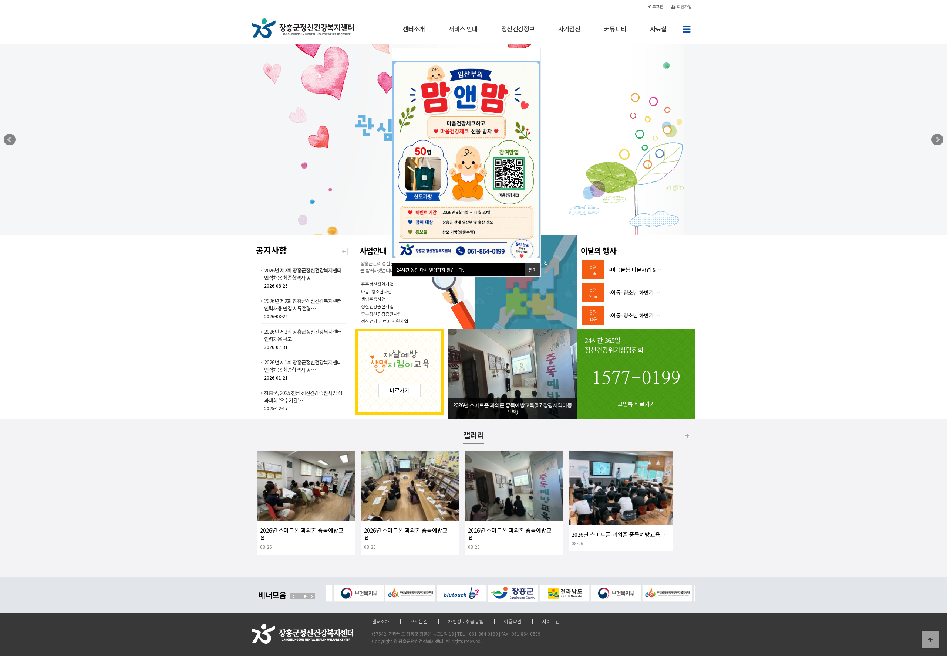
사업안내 (373, 250)
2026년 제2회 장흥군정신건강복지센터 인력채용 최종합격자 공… (302, 273)
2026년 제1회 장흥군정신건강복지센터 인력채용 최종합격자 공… (302, 365)
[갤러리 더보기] (687, 435)
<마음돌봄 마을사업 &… (634, 269)
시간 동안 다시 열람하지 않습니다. (430, 269)
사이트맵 (551, 621)
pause (299, 596)
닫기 (533, 269)
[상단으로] (930, 639)
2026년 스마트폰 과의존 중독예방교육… (619, 534)
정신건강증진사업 (377, 306)
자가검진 (569, 28)
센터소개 (413, 28)
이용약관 (513, 621)
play (306, 596)
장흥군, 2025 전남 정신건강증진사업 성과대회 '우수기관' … (303, 396)
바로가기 (399, 390)
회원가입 (684, 6)
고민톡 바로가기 (636, 404)
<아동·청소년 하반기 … (634, 292)
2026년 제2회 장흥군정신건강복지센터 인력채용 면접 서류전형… (302, 304)
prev (293, 596)
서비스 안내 (463, 28)
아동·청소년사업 (376, 291)
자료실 (658, 28)
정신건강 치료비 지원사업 (384, 321)
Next (937, 140)
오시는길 (419, 621)
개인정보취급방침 (465, 621)
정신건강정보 (518, 28)
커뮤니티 (615, 28)
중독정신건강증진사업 (381, 313)
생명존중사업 (373, 299)
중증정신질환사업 (377, 284)
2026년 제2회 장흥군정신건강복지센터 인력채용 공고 (302, 335)
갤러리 (473, 435)
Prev (10, 140)
